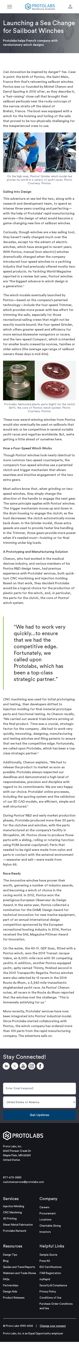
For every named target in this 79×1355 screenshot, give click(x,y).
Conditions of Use (50, 1297)
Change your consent (53, 1326)
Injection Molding (13, 1206)
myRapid (45, 1279)
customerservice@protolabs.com (23, 1182)
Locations (45, 1219)
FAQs (6, 1279)
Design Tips (10, 1254)
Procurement (48, 1213)
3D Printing (10, 1218)
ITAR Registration (50, 1273)
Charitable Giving (50, 1225)
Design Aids (10, 1291)
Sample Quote (48, 1254)
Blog (6, 1261)
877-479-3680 (12, 1177)
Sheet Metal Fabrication (18, 1224)
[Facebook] (41, 1066)
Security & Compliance (53, 1285)
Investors (45, 1231)
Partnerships (10, 1285)
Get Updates (39, 1115)
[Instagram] (32, 1066)
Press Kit (45, 1261)
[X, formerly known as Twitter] (15, 1066)
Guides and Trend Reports (19, 1267)
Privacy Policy (48, 1291)
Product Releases (14, 1297)
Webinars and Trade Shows (19, 1273)
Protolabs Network (14, 1230)
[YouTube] (24, 1066)
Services (11, 1199)
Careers (44, 1207)
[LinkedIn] (7, 1066)
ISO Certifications (51, 1267)
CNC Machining (12, 1212)
